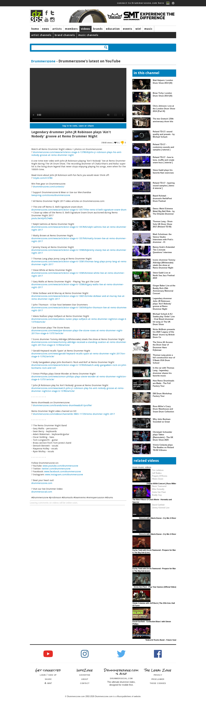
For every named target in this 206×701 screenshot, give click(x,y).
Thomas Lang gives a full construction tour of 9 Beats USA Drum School (164, 359)
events (127, 28)
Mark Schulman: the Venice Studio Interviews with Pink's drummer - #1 (163, 238)
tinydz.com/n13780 (42, 178)
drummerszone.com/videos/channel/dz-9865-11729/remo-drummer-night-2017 (74, 414)
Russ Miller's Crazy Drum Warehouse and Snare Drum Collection (163, 409)
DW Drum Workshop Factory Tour (162, 394)
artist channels (41, 35)
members (71, 28)
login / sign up (48, 674)
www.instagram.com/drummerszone (64, 474)
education (113, 28)
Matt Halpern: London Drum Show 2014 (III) (163, 81)
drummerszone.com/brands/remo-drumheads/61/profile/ (62, 405)
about (84, 678)
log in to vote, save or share (78, 126)
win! (138, 28)
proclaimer (157, 678)
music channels (88, 35)
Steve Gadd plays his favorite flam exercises (163, 171)
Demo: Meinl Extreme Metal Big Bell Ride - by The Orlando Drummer (164, 211)
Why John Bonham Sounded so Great (162, 420)
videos (85, 28)
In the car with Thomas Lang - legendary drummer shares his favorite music (163, 372)
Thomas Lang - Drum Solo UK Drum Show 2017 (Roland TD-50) (163, 224)
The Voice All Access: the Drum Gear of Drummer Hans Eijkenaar (163, 346)
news (45, 28)
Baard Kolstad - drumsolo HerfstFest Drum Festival (162, 198)
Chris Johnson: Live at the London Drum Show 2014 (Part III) (164, 108)
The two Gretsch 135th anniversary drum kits (163, 120)
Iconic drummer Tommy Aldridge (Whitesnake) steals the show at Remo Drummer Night (164, 264)
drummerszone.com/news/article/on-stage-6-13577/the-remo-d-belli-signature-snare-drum (78, 209)
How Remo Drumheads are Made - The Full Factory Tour (163, 383)
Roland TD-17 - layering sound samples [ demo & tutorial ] (164, 185)
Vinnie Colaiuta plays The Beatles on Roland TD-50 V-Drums (163, 447)
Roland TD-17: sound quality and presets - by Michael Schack (164, 134)
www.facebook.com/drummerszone (62, 471)
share (48, 678)
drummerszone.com (41, 483)
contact (84, 683)
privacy (158, 674)
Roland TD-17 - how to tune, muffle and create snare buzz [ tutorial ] (163, 160)
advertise (84, 674)
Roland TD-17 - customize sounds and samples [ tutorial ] (163, 147)
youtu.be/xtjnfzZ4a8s (42, 218)
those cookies (158, 683)
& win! (48, 683)
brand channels (65, 35)
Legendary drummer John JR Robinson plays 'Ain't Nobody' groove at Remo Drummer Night (162, 303)
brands (98, 28)
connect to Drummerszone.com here (140, 3)
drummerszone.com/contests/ (48, 186)
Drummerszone (43, 61)
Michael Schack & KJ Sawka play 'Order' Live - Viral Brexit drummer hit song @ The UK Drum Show (164, 319)
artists (57, 28)
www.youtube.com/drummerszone (60, 465)
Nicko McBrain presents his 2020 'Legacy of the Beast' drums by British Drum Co (164, 333)
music (148, 28)
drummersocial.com (41, 491)
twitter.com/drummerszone (56, 468)
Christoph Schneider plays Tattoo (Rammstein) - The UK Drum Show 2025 (163, 436)
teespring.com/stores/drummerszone (50, 195)
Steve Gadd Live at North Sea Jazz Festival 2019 (164, 275)
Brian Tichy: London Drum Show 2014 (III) (162, 94)
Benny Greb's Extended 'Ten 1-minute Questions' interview (164, 249)
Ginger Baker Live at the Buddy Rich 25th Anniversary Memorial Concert (164, 289)
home (35, 28)
